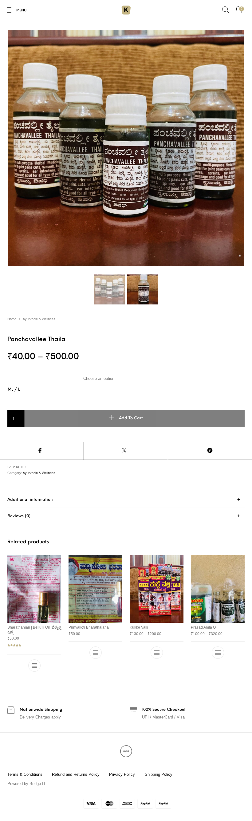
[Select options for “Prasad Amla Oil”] (218, 652)
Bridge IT (37, 783)
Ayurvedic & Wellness (39, 319)
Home (11, 319)
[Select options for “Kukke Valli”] (157, 652)
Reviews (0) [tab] (18, 516)
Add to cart (131, 419)
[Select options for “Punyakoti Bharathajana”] (95, 652)
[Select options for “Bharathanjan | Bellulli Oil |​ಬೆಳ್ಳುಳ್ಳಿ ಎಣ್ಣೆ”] (34, 665)
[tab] (126, 500)
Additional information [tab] (30, 500)
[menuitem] (24, 775)
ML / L (14, 390)
